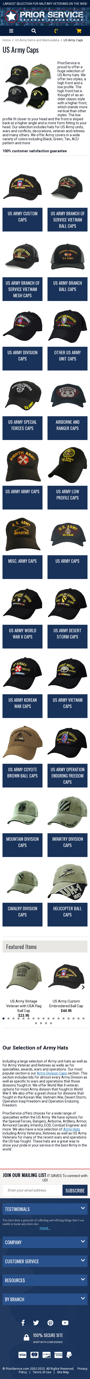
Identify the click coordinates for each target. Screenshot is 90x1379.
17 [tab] (83, 1019)
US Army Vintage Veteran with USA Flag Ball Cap (24, 1006)
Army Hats (71, 1129)
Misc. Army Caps (22, 561)
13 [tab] (63, 1019)
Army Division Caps (52, 1073)
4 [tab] (19, 1019)
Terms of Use (42, 1368)
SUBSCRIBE (75, 1190)
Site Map (63, 1368)
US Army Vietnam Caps (67, 703)
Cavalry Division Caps (22, 911)
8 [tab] (39, 1019)
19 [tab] (41, 1023)
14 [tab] (69, 1019)
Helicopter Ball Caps (67, 911)
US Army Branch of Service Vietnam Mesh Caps (23, 289)
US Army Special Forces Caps (22, 425)
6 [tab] (29, 1019)
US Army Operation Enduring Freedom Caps (67, 775)
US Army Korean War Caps (22, 703)
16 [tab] (79, 1019)
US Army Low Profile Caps (67, 494)
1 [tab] (3, 1019)
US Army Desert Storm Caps (68, 633)
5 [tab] (23, 1019)
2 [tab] (9, 1019)
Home (6, 40)
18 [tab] (36, 1023)
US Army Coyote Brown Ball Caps (22, 772)
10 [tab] (49, 1019)
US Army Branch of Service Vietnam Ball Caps (67, 219)
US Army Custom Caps (23, 216)
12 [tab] (59, 1019)
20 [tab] (46, 1023)
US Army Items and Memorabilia (37, 40)
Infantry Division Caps (67, 842)
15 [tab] (73, 1019)
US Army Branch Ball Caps (67, 286)
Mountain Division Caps (22, 842)
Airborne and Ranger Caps (68, 425)
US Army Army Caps (23, 491)
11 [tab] (53, 1019)
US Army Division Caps (23, 355)
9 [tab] (43, 1019)
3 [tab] (13, 1019)
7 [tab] (33, 1019)
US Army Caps (68, 561)
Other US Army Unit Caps (67, 355)
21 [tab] (51, 1023)
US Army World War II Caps (22, 633)
